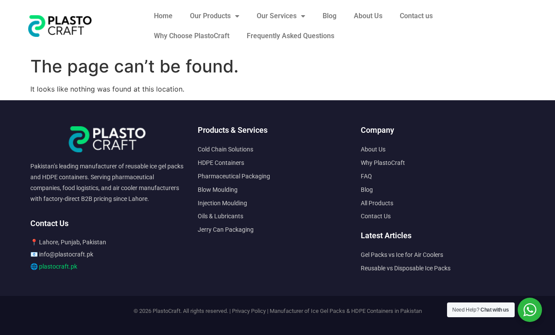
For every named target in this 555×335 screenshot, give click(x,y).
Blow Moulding (218, 189)
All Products (377, 203)
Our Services (277, 16)
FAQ (366, 176)
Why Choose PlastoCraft (191, 36)
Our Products (210, 16)
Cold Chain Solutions (225, 149)
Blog (329, 16)
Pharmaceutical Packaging (234, 176)
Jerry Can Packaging (226, 229)
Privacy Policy (249, 311)
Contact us (416, 16)
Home (163, 16)
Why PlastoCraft (383, 162)
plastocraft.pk (58, 266)
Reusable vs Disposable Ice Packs (406, 268)
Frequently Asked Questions (290, 36)
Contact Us (376, 216)
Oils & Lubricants (220, 216)
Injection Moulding (222, 203)
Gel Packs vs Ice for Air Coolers (402, 254)
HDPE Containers (221, 162)
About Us (368, 16)
